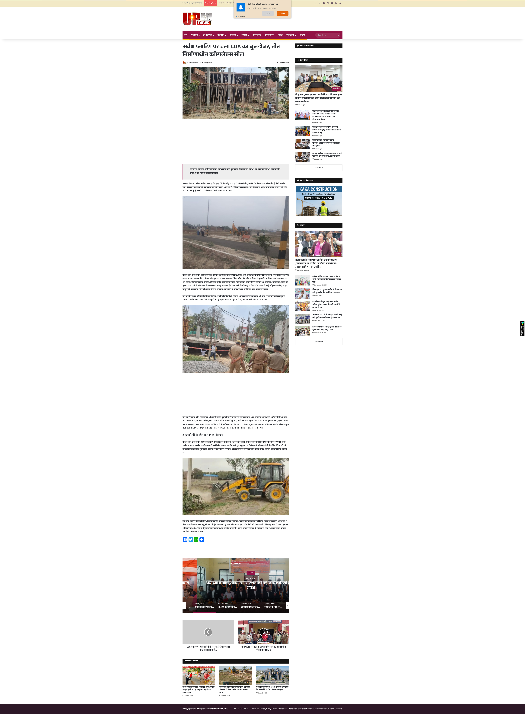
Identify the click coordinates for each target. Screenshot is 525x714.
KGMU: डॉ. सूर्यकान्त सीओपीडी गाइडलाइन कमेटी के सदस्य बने (236, 586)
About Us (255, 709)
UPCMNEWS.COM (220, 709)
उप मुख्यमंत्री (207, 35)
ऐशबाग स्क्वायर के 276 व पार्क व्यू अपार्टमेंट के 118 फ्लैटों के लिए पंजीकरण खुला (272, 689)
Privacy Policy (265, 709)
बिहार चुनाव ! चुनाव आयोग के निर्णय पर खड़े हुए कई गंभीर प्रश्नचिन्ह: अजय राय (327, 291)
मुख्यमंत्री (194, 35)
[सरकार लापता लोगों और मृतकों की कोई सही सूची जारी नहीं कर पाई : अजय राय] (302, 319)
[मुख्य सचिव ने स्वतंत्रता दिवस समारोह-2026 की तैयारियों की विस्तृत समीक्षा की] (302, 144)
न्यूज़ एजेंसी (290, 35)
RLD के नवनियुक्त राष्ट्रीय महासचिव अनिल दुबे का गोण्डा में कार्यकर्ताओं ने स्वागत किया (326, 304)
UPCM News (191, 63)
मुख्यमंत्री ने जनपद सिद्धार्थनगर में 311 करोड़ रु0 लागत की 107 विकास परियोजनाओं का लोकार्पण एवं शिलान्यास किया (325, 116)
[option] (236, 585)
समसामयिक (269, 35)
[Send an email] (197, 63)
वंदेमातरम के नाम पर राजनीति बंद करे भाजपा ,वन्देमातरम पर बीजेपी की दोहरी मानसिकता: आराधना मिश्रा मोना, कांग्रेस (316, 263)
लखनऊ (244, 35)
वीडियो (302, 35)
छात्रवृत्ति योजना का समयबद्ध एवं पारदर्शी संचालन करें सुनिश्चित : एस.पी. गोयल (327, 155)
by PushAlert (242, 16)
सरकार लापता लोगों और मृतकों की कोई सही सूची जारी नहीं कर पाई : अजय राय (327, 316)
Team (332, 709)
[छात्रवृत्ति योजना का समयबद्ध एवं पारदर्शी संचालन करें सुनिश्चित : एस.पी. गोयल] (302, 157)
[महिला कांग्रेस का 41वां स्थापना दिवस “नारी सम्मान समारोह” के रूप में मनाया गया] (302, 280)
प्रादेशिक (233, 35)
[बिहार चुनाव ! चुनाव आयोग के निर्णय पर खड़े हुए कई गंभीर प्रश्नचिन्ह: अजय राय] (302, 293)
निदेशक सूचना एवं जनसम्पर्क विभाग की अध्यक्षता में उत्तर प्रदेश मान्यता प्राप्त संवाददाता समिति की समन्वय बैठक (318, 98)
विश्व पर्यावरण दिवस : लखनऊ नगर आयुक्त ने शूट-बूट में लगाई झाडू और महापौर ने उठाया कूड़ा (199, 690)
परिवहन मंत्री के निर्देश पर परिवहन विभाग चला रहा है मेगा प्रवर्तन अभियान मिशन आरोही (326, 130)
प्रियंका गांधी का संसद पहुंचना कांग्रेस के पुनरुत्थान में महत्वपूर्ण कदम (327, 329)
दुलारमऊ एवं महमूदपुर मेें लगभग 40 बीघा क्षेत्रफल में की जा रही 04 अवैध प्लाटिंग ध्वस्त (234, 690)
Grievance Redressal (306, 709)
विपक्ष (280, 35)
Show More (319, 168)
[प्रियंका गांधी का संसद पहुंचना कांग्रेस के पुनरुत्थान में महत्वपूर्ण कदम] (302, 331)
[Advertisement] (236, 142)
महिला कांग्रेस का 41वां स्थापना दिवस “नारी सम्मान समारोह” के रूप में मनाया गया (326, 279)
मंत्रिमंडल (221, 35)
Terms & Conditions (279, 709)
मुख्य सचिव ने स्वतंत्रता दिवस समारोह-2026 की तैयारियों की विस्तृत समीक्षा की (326, 143)
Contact (339, 709)
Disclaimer (293, 709)
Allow (282, 13)
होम (185, 35)
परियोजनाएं (257, 35)
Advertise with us (322, 709)
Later (268, 13)
